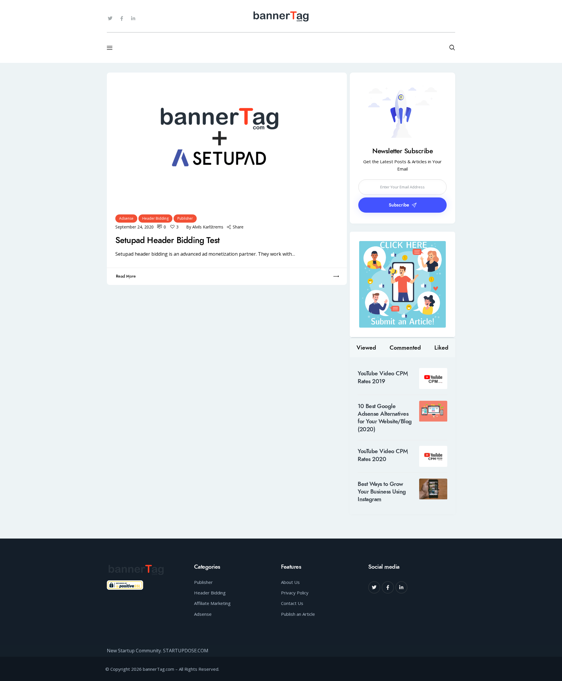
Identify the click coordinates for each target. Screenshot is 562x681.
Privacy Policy (295, 593)
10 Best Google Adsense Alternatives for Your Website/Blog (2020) (385, 418)
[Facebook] (388, 587)
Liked (441, 347)
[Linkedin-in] (133, 18)
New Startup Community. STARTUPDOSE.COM (157, 650)
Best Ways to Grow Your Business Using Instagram (382, 491)
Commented (405, 347)
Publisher (185, 218)
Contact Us (292, 603)
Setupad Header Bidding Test (167, 240)
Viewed (366, 347)
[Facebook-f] (121, 18)
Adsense (126, 218)
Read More (126, 276)
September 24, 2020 (134, 227)
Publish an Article (298, 614)
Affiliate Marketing (212, 603)
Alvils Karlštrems (207, 227)
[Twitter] (110, 18)
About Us (290, 582)
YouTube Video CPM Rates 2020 (383, 455)
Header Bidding (155, 218)
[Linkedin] (401, 587)
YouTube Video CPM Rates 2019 (383, 377)
